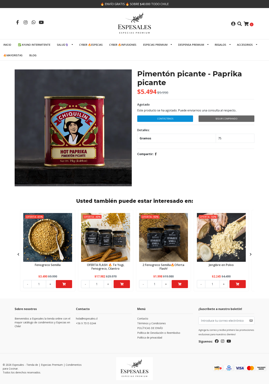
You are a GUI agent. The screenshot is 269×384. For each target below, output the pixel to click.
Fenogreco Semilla (48, 265)
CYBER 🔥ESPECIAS (91, 44)
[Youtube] (41, 22)
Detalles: (143, 130)
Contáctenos (165, 118)
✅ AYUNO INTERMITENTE (34, 44)
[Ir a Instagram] (25, 22)
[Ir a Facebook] (17, 22)
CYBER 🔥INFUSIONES (122, 44)
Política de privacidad (149, 337)
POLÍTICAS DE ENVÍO (150, 328)
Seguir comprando (226, 118)
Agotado (143, 104)
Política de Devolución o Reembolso (158, 332)
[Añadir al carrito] (64, 284)
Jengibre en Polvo (221, 265)
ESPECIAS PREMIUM (155, 44)
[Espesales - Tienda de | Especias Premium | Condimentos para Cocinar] (134, 23)
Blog (32, 55)
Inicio (7, 44)
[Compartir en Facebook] (156, 154)
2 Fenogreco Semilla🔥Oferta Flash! (163, 266)
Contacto (142, 318)
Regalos (220, 44)
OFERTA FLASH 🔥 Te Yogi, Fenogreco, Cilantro (105, 266)
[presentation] (18, 254)
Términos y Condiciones (151, 323)
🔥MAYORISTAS (13, 55)
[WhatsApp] (33, 22)
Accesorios (245, 44)
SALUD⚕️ (62, 44)
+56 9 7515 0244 (86, 323)
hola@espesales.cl (87, 318)
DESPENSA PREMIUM (191, 44)
